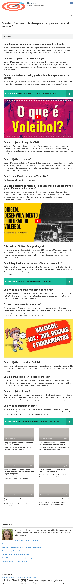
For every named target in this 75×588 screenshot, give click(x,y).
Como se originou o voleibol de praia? (54, 499)
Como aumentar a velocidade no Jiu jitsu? (15, 554)
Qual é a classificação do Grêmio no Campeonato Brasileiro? (53, 471)
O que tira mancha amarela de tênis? (13, 544)
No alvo (31, 3)
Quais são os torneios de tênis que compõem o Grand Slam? (21, 547)
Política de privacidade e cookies (27, 577)
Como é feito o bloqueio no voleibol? (26, 540)
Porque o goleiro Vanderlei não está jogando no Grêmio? (18, 444)
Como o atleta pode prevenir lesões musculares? (18, 551)
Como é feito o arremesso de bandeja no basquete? (18, 558)
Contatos (5, 577)
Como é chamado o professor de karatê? (15, 561)
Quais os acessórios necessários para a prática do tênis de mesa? (52, 444)
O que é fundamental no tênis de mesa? (17, 500)
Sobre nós (12, 577)
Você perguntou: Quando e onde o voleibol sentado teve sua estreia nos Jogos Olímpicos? (19, 472)
